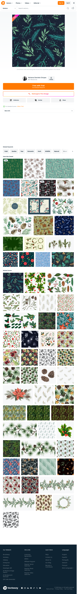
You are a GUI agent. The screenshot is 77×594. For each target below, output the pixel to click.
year (22, 151)
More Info (7, 111)
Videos (27, 3)
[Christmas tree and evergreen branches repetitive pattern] (13, 283)
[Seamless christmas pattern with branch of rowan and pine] (11, 188)
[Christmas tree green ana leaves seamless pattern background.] (13, 168)
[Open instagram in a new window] (25, 590)
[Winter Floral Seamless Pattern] (10, 259)
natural (56, 151)
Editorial (36, 3)
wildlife (47, 151)
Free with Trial (38, 86)
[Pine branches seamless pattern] (34, 168)
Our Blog (47, 562)
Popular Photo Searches (28, 569)
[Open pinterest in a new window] (31, 590)
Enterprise (6, 562)
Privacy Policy (59, 590)
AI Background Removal (7, 575)
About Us (47, 560)
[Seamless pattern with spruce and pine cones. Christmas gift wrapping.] (44, 503)
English (63, 554)
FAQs (46, 554)
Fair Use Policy (69, 590)
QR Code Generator (6, 580)
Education (6, 565)
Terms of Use (50, 590)
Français (63, 565)
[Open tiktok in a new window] (34, 590)
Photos (18, 3)
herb (39, 151)
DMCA (26, 559)
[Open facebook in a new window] (22, 590)
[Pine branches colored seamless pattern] (65, 188)
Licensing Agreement (27, 555)
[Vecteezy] (3, 3)
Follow (51, 79)
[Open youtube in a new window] (40, 590)
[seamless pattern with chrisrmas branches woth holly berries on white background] (35, 283)
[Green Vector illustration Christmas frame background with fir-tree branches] (13, 244)
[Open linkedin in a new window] (28, 590)
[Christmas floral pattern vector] (60, 168)
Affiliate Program (29, 561)
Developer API (7, 568)
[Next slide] (70, 151)
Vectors (8, 3)
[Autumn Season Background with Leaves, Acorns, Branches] (43, 225)
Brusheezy (6, 554)
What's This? (20, 106)
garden (14, 151)
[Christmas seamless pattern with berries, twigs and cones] (29, 188)
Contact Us (48, 557)
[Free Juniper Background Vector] (15, 206)
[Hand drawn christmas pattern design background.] (47, 188)
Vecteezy (5, 557)
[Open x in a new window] (37, 590)
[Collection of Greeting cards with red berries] (39, 206)
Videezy (5, 560)
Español (63, 557)
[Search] (68, 8)
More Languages (66, 568)
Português (64, 560)
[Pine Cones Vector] (34, 244)
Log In (68, 3)
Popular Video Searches (28, 573)
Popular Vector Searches (28, 565)
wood (65, 151)
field (6, 151)
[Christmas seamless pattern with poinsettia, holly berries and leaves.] (26, 259)
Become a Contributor (48, 566)
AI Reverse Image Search (8, 571)
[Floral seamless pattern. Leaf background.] (42, 259)
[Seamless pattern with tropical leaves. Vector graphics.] (63, 259)
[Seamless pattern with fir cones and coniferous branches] (65, 448)
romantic (31, 151)
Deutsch (63, 562)
